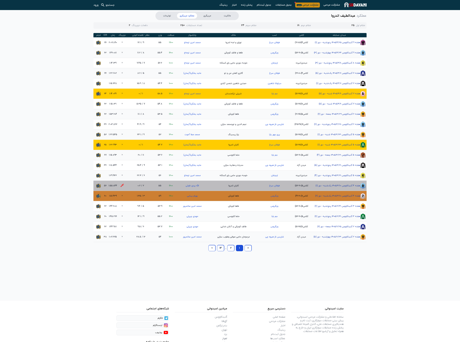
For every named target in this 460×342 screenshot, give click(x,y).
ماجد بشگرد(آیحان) (192, 73)
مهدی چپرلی (192, 216)
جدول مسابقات (283, 5)
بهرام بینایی (192, 196)
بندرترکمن (221, 325)
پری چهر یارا (274, 134)
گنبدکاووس (221, 317)
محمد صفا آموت (192, 134)
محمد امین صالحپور (192, 206)
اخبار (234, 5)
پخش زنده (246, 5)
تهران (224, 330)
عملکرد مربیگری (187, 15)
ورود (95, 5)
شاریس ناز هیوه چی (274, 124)
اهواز (224, 338)
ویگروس (274, 52)
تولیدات (167, 15)
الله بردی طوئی (192, 185)
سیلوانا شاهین (274, 83)
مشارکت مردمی (331, 5)
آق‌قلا (224, 321)
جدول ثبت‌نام (264, 5)
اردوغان (274, 63)
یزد (225, 334)
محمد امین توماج (192, 42)
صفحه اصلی (279, 317)
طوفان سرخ (274, 42)
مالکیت (227, 15)
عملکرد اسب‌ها (277, 338)
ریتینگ (223, 5)
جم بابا (275, 93)
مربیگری (207, 15)
